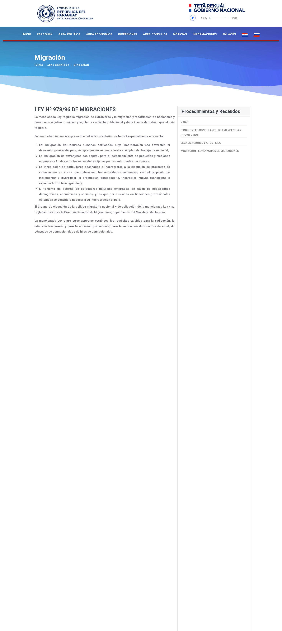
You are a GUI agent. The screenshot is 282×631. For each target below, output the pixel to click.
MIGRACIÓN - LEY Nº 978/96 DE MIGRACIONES (210, 150)
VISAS (184, 122)
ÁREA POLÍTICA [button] (69, 34)
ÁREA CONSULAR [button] (155, 34)
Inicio (39, 65)
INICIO (26, 34)
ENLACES (229, 34)
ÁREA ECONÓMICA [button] (99, 34)
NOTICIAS (180, 34)
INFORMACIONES (205, 34)
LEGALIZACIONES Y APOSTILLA (201, 142)
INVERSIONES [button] (127, 34)
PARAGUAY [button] (45, 34)
